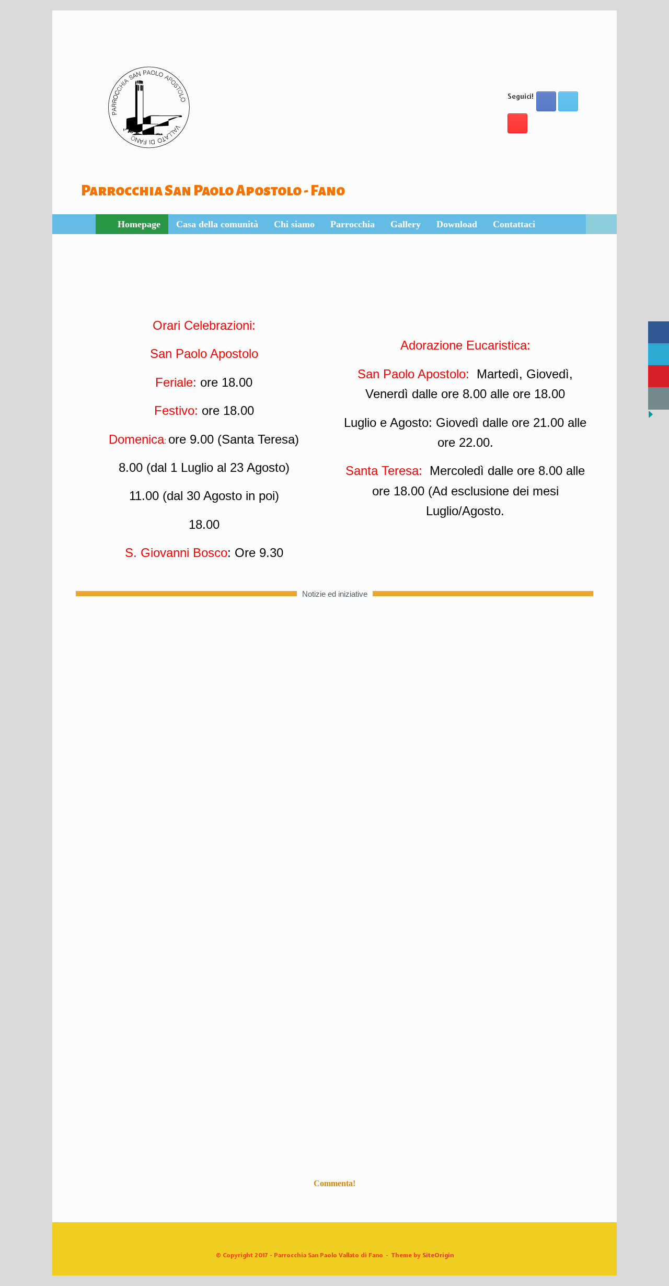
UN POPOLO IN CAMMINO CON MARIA (175, 1029)
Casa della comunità (217, 224)
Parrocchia (352, 224)
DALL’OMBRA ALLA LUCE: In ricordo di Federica (366, 1104)
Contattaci (514, 224)
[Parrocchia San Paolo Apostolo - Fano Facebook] (546, 101)
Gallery (405, 224)
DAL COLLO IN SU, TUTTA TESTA (157, 1104)
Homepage (139, 224)
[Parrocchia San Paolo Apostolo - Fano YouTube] (517, 123)
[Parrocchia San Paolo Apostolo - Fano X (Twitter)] (568, 101)
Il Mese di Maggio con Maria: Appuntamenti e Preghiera (213, 1142)
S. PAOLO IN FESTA (125, 991)
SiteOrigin (438, 1255)
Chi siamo (294, 224)
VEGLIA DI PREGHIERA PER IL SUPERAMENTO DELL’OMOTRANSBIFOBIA (366, 991)
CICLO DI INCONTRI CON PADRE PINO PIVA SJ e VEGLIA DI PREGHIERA (256, 1067)
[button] (601, 224)
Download (456, 224)
